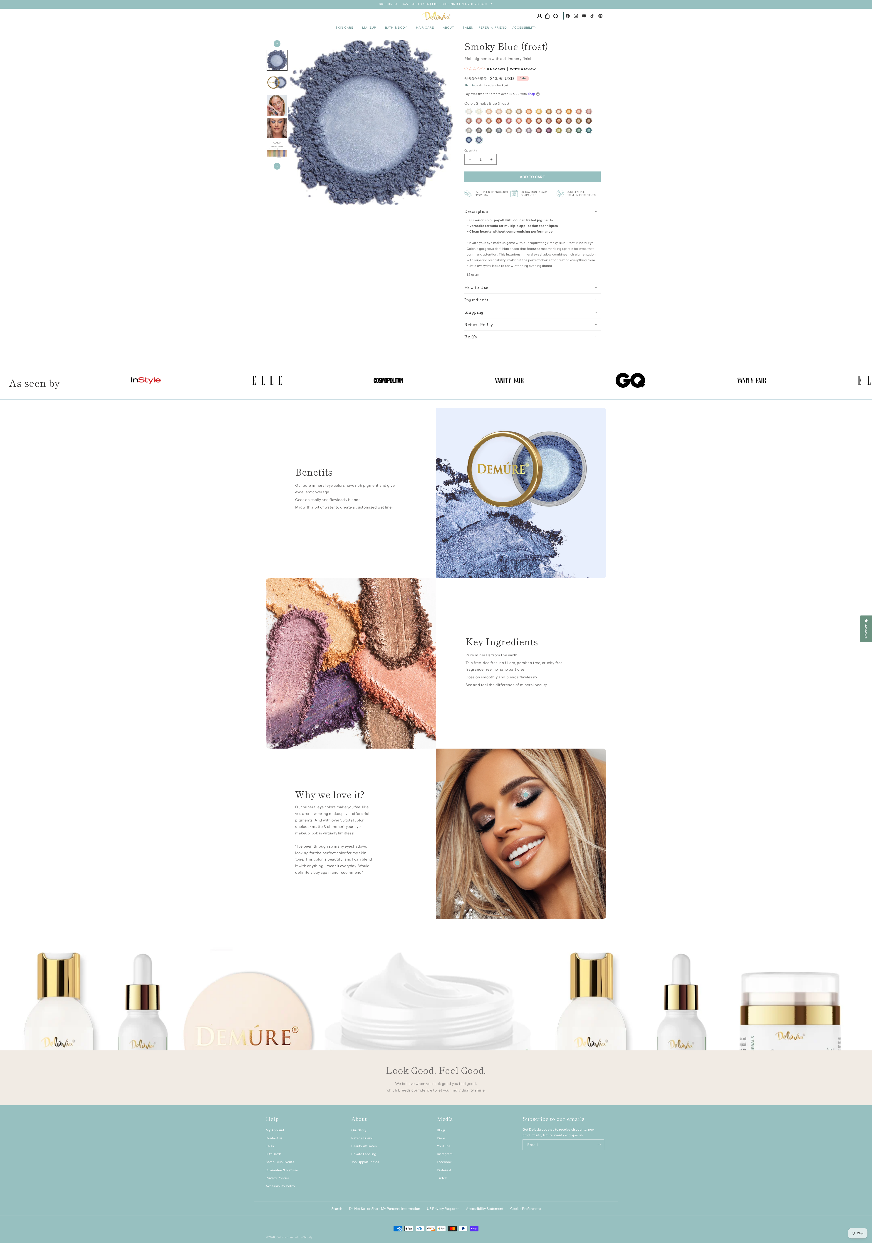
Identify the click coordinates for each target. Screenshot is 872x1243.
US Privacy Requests (443, 1208)
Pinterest (444, 1170)
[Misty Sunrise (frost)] (538, 112)
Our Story (358, 1130)
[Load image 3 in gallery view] (277, 105)
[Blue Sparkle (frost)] (468, 140)
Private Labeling (363, 1154)
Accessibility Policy (280, 1186)
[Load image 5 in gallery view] (277, 151)
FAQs (270, 1146)
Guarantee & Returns (282, 1170)
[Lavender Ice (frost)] (528, 131)
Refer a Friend (362, 1138)
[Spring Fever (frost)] (468, 121)
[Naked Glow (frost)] (498, 112)
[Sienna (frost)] (498, 121)
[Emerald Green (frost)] (578, 131)
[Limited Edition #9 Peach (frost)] (528, 112)
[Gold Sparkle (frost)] (478, 112)
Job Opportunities (365, 1162)
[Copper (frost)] (558, 121)
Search (336, 1208)
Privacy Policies (278, 1178)
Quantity (470, 150)
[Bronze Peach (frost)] (488, 121)
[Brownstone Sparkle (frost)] (588, 121)
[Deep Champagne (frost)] (548, 121)
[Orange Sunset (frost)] (568, 112)
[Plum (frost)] (538, 131)
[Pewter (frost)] (488, 131)
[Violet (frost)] (548, 131)
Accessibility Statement (484, 1208)
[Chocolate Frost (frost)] (538, 121)
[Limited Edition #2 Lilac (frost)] (518, 131)
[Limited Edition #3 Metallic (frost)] (508, 131)
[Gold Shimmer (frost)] (548, 112)
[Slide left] (277, 43)
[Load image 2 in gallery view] (277, 83)
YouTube (443, 1146)
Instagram (445, 1154)
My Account (275, 1130)
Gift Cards (274, 1154)
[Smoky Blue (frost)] (478, 140)
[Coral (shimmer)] (528, 121)
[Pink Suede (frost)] (478, 121)
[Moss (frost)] (568, 131)
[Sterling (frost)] (498, 131)
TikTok (442, 1178)
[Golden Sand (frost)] (488, 112)
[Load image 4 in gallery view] (277, 128)
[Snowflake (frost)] (468, 112)
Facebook (444, 1162)
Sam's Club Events (280, 1162)
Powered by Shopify (300, 1237)
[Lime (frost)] (558, 131)
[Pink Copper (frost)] (568, 121)
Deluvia (281, 1237)
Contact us (274, 1138)
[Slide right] (277, 166)
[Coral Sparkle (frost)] (518, 121)
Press (441, 1138)
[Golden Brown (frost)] (578, 121)
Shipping (470, 85)
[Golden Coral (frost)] (578, 112)
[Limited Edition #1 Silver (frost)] (468, 131)
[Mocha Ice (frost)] (518, 112)
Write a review (523, 69)
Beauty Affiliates (364, 1146)
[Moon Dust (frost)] (478, 131)
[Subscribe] (599, 1144)
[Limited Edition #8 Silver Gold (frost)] (508, 112)
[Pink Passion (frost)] (588, 112)
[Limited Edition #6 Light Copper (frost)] (558, 112)
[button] (346, 27)
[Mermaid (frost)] (588, 131)
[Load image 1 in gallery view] (277, 60)
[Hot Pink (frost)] (508, 121)
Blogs (441, 1130)
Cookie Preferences (525, 1208)
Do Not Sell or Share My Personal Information (384, 1208)
